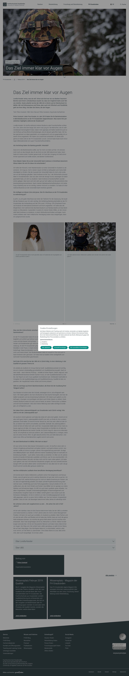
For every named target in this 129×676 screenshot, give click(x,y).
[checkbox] (64, 342)
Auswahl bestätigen (60, 347)
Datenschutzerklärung (46, 339)
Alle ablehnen (46, 347)
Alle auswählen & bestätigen (78, 347)
